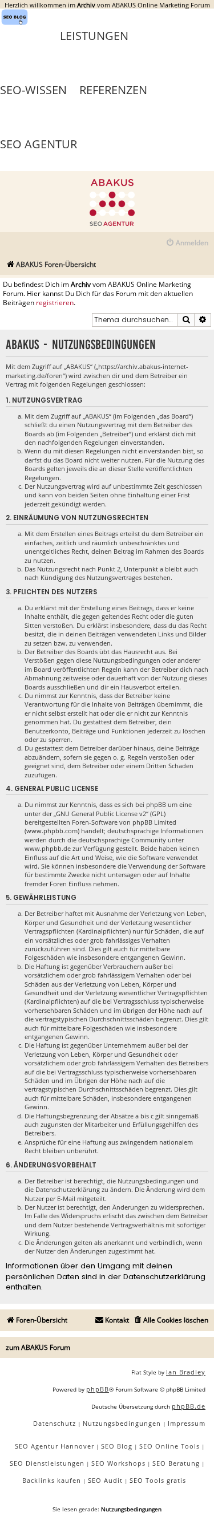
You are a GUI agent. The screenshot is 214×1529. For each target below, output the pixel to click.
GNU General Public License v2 (101, 813)
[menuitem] (186, 243)
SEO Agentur (38, 144)
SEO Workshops (118, 1463)
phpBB (97, 1389)
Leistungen (94, 35)
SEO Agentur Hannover (54, 1446)
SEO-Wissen (33, 90)
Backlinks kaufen (51, 1480)
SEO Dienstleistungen (47, 1463)
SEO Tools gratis (158, 1480)
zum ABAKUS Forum (38, 1347)
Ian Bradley (185, 1372)
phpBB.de (188, 1406)
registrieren (55, 302)
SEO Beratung (176, 1463)
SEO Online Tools (169, 1446)
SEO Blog (116, 1446)
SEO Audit (105, 1480)
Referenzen (113, 90)
